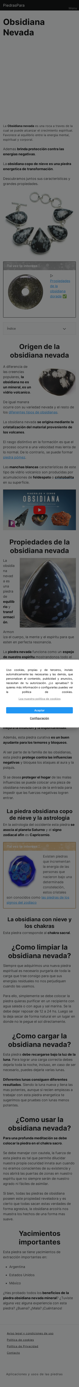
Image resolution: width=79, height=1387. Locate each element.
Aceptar (39, 710)
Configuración (39, 718)
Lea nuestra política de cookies (40, 698)
